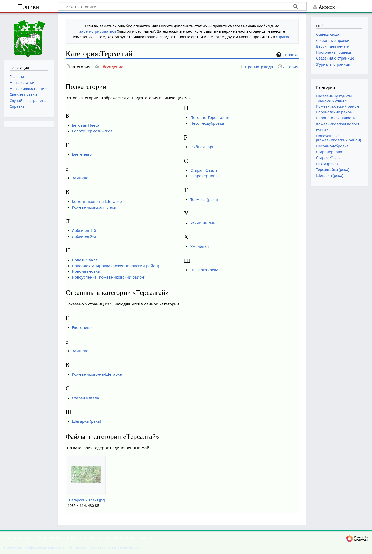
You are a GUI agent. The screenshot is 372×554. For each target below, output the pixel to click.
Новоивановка (86, 271)
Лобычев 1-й (84, 230)
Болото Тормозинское (92, 130)
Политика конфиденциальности (34, 547)
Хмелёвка (199, 246)
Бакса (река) (327, 163)
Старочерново (204, 175)
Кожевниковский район (337, 106)
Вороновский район (334, 112)
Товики (28, 6)
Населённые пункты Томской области (334, 98)
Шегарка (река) (205, 269)
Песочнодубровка (207, 123)
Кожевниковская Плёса (94, 207)
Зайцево (80, 177)
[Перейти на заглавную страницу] (29, 35)
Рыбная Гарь (202, 146)
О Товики (78, 547)
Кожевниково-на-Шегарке (97, 201)
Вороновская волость (335, 117)
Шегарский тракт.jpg (86, 500)
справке (283, 36)
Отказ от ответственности (115, 547)
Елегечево (82, 154)
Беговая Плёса (85, 125)
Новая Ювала (85, 259)
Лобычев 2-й (84, 236)
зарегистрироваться (97, 31)
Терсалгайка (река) (332, 169)
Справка (291, 54)
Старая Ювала (204, 170)
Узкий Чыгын (203, 222)
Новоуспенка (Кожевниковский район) (109, 277)
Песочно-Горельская (209, 117)
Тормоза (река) (204, 199)
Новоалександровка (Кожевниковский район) (115, 265)
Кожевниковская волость (339, 124)
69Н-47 (322, 129)
